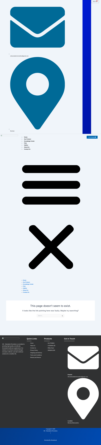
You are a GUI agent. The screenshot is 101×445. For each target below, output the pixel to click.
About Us (26, 147)
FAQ (25, 143)
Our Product (27, 139)
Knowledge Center (29, 141)
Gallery (26, 145)
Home (25, 137)
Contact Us (27, 149)
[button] (51, 215)
